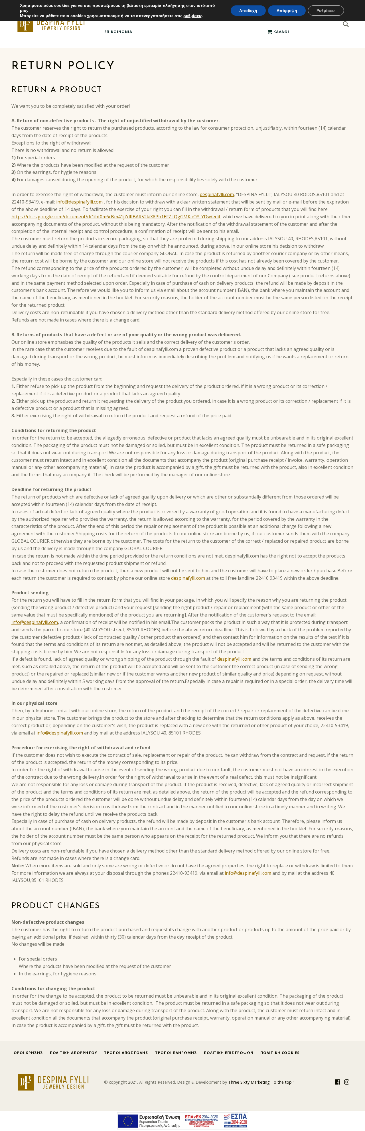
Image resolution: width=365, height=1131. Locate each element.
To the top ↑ (283, 1082)
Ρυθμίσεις (326, 10)
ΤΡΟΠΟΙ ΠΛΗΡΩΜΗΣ (176, 1052)
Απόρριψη (287, 10)
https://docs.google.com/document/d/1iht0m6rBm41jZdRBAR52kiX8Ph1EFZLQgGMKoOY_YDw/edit (115, 216)
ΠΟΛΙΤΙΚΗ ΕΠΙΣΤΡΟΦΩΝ (229, 1052)
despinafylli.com (217, 194)
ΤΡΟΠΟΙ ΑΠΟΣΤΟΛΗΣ (126, 1052)
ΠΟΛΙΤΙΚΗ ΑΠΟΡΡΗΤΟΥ (73, 1052)
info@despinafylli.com (79, 202)
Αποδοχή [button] (248, 10)
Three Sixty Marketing (249, 1082)
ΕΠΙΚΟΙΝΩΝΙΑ (118, 31)
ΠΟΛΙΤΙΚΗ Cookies (280, 1052)
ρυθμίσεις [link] (192, 15)
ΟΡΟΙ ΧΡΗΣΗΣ (28, 1052)
